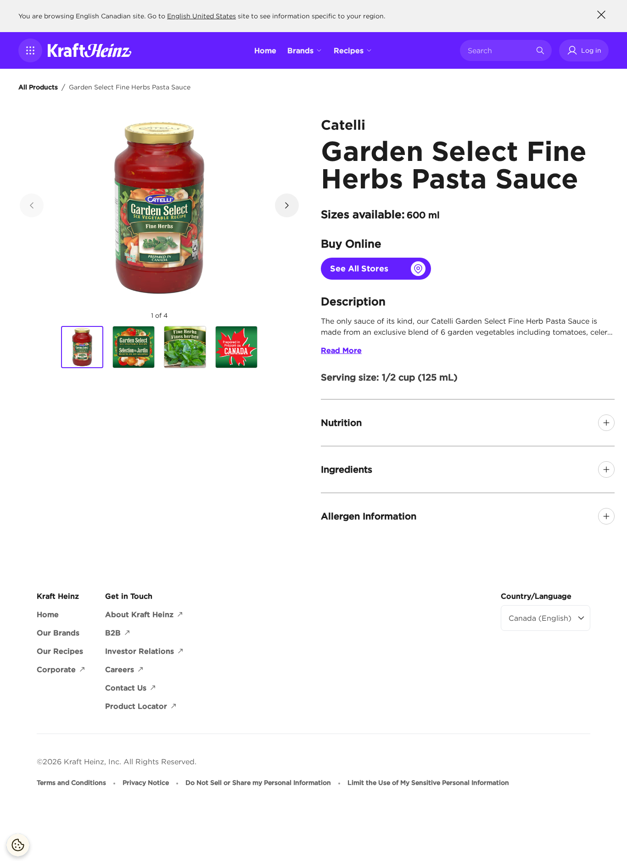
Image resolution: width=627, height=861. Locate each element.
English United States (201, 16)
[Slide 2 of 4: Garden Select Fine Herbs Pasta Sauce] (133, 347)
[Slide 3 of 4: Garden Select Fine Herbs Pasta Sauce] (185, 347)
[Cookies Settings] (17, 844)
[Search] (540, 50)
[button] (30, 50)
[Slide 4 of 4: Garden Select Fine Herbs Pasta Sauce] (236, 347)
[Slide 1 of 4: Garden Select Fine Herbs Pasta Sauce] (82, 347)
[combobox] (499, 50)
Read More (341, 350)
